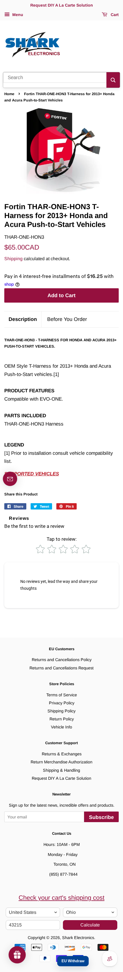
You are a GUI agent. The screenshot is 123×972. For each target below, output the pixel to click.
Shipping (13, 258)
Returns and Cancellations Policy (62, 659)
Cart (114, 14)
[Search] (113, 80)
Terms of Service (61, 695)
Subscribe (101, 817)
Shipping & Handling (61, 770)
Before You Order (67, 319)
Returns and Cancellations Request (61, 668)
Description (23, 319)
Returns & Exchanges (62, 754)
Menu (17, 14)
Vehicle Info (61, 727)
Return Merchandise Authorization (61, 762)
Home (9, 94)
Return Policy (61, 719)
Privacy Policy (61, 703)
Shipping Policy (61, 711)
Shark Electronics (78, 937)
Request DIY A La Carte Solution (61, 778)
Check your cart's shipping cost (61, 897)
